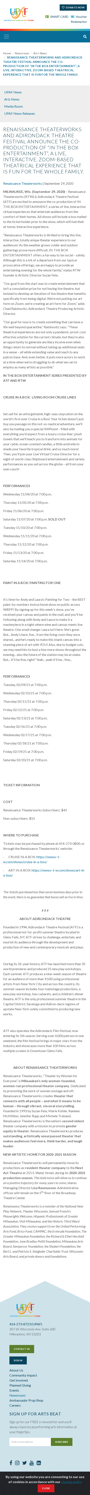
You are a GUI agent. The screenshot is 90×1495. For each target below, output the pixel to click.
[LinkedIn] (39, 1463)
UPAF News (13, 92)
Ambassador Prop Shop (26, 1400)
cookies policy (71, 1482)
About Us (16, 1370)
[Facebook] (10, 1463)
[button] (85, 36)
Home (7, 53)
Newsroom (22, 53)
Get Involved (18, 1380)
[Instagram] (17, 1463)
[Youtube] (32, 1463)
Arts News (40, 53)
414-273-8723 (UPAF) (25, 1324)
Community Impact (23, 1375)
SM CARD (59, 16)
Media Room (13, 106)
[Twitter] (24, 1463)
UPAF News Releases (19, 113)
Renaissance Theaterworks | (23, 183)
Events (14, 1390)
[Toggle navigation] (6, 37)
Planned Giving (20, 1385)
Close (46, 1488)
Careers (15, 1405)
